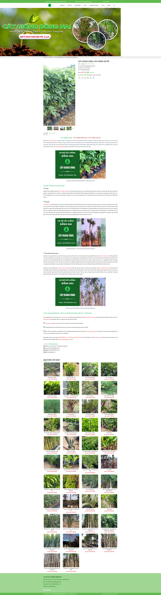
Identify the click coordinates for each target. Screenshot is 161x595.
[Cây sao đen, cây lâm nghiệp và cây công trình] (52, 560)
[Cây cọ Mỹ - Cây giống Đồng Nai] (71, 388)
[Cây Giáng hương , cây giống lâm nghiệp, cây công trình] (109, 521)
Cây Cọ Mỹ (109, 469)
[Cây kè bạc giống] (71, 443)
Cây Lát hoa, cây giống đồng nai (52, 509)
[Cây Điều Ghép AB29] (52, 388)
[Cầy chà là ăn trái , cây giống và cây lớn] (71, 521)
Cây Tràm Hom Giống (90, 432)
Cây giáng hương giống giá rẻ (71, 432)
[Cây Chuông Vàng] (90, 481)
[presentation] (45, 128)
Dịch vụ (85, 5)
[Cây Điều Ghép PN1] (71, 369)
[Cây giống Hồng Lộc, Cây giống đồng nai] (71, 481)
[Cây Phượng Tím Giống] (109, 388)
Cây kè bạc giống (71, 451)
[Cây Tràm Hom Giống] (90, 425)
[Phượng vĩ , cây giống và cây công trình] (71, 560)
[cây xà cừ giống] (109, 369)
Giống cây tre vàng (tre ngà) (52, 451)
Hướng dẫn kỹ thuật (94, 5)
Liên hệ (108, 5)
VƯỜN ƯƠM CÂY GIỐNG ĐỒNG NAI (59, 593)
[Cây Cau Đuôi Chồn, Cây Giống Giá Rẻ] (71, 501)
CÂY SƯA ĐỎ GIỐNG (109, 414)
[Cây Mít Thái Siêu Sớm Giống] (109, 443)
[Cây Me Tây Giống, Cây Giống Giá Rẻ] (90, 462)
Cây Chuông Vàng (90, 489)
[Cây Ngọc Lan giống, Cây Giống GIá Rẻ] (52, 481)
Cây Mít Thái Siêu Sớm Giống (109, 451)
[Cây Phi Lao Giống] (52, 406)
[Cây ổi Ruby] (109, 425)
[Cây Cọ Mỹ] (109, 462)
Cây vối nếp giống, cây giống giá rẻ (52, 432)
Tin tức (103, 5)
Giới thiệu (69, 5)
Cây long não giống (90, 414)
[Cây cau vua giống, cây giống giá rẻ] (52, 462)
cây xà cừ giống (109, 377)
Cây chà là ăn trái (90, 509)
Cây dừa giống (71, 414)
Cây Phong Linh (90, 395)
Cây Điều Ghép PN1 (71, 377)
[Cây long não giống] (90, 406)
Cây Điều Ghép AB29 (52, 395)
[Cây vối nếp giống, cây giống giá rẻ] (52, 425)
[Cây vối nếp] (109, 501)
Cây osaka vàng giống (90, 377)
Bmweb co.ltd (74, 593)
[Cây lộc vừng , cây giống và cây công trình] (90, 541)
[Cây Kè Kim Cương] (52, 369)
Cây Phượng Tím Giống (109, 395)
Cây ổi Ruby (109, 432)
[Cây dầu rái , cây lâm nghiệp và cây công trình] (90, 521)
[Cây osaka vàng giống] (90, 369)
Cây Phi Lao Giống (52, 414)
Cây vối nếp (109, 509)
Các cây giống (77, 5)
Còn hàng (91, 72)
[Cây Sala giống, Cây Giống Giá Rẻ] (71, 462)
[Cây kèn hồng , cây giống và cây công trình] (71, 541)
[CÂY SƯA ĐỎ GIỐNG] (109, 406)
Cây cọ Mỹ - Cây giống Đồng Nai (71, 395)
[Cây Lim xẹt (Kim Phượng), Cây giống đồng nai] (109, 481)
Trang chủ (62, 5)
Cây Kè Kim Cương (52, 377)
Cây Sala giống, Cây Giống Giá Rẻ (71, 469)
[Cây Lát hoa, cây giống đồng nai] (52, 501)
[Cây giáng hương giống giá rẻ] (71, 425)
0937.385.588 (84, 75)
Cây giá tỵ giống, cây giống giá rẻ (90, 451)
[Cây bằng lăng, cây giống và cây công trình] (109, 541)
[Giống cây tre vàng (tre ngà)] (52, 443)
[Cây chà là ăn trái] (90, 501)
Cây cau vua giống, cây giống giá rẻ (52, 469)
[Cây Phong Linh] (90, 388)
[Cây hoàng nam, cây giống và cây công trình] (52, 541)
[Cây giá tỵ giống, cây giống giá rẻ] (90, 443)
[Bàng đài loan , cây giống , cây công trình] (52, 521)
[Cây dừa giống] (71, 406)
